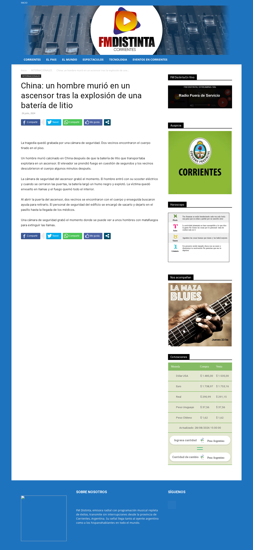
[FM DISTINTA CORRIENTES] (126, 30)
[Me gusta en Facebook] (93, 122)
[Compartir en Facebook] (30, 122)
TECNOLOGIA (118, 59)
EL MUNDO (69, 59)
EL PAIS (51, 59)
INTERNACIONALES (41, 70)
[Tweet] (53, 122)
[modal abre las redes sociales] (107, 122)
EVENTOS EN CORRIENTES (150, 59)
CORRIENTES (32, 59)
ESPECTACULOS (93, 59)
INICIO (24, 2)
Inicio (24, 70)
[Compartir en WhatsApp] (72, 122)
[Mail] (229, 3)
